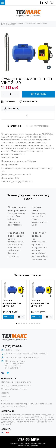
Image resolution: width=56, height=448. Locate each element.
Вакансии (5, 396)
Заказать (8, 317)
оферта (4, 400)
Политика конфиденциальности (16, 382)
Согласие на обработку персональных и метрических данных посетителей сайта (26, 405)
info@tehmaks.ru (12, 350)
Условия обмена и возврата (14, 389)
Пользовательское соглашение (16, 385)
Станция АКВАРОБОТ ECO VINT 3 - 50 (40, 303)
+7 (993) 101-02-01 (12, 346)
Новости (5, 393)
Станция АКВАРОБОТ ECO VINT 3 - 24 (12, 303)
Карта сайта (34, 446)
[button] (16, 323)
